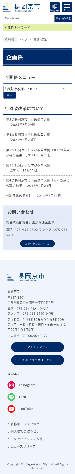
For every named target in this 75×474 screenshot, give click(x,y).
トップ (23, 39)
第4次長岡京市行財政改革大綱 (28, 134)
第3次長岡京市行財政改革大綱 (28, 165)
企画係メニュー (20, 77)
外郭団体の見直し (19, 195)
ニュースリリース (23, 446)
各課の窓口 (41, 39)
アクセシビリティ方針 (27, 439)
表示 (9, 95)
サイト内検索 (63, 18)
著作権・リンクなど (25, 424)
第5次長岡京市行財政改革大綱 (28, 119)
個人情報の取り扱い (25, 431)
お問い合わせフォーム (37, 244)
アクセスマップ (37, 347)
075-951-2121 (27, 308)
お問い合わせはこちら (37, 360)
